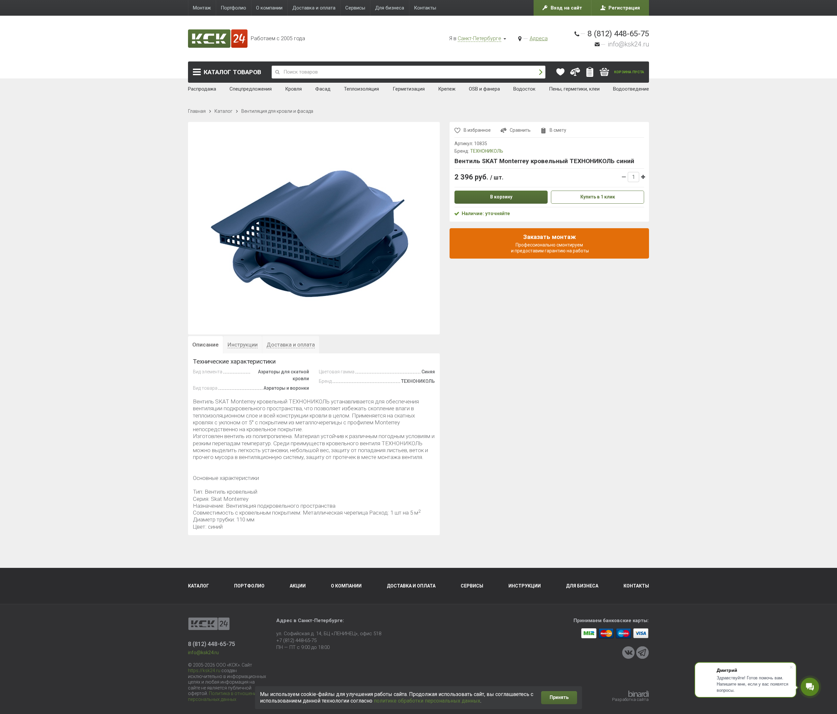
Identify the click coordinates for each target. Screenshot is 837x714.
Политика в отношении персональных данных (223, 696)
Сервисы (472, 585)
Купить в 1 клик (597, 196)
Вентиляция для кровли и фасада (277, 111)
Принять (559, 697)
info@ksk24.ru (628, 44)
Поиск (541, 72)
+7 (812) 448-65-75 (296, 640)
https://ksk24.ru (204, 670)
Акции (298, 585)
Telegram (642, 652)
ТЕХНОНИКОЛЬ (486, 151)
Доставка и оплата (411, 585)
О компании (346, 585)
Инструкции (524, 585)
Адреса (539, 38)
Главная (197, 111)
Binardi (638, 693)
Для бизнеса (582, 585)
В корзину (501, 196)
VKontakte (628, 652)
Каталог (232, 72)
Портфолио (249, 585)
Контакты (636, 585)
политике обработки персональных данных (427, 701)
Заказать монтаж (549, 243)
